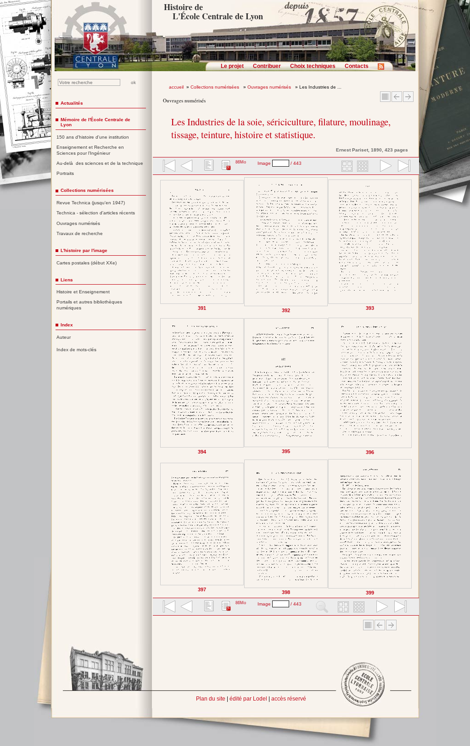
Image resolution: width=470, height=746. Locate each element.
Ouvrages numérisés (269, 87)
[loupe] (322, 607)
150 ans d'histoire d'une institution (92, 137)
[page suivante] (383, 167)
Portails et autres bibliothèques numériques (89, 304)
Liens (67, 279)
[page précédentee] (187, 167)
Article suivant (408, 96)
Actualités (72, 103)
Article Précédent (397, 96)
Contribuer (267, 66)
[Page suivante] (410, 386)
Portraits (65, 173)
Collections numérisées (215, 87)
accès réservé (288, 699)
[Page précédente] (162, 386)
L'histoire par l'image (84, 250)
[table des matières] (208, 167)
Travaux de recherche (79, 233)
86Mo (240, 162)
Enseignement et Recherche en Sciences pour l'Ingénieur (90, 150)
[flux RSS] (383, 69)
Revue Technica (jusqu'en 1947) (90, 202)
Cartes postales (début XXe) (86, 262)
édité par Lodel (248, 699)
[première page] (168, 167)
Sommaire (385, 96)
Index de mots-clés (76, 349)
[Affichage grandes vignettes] (345, 167)
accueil (176, 87)
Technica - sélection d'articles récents (95, 212)
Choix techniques (313, 66)
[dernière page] (401, 167)
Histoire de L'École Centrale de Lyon (213, 11)
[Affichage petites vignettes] (364, 167)
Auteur (63, 337)
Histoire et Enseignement (83, 291)
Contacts (357, 66)
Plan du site (210, 699)
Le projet (232, 66)
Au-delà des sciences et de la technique (99, 163)
